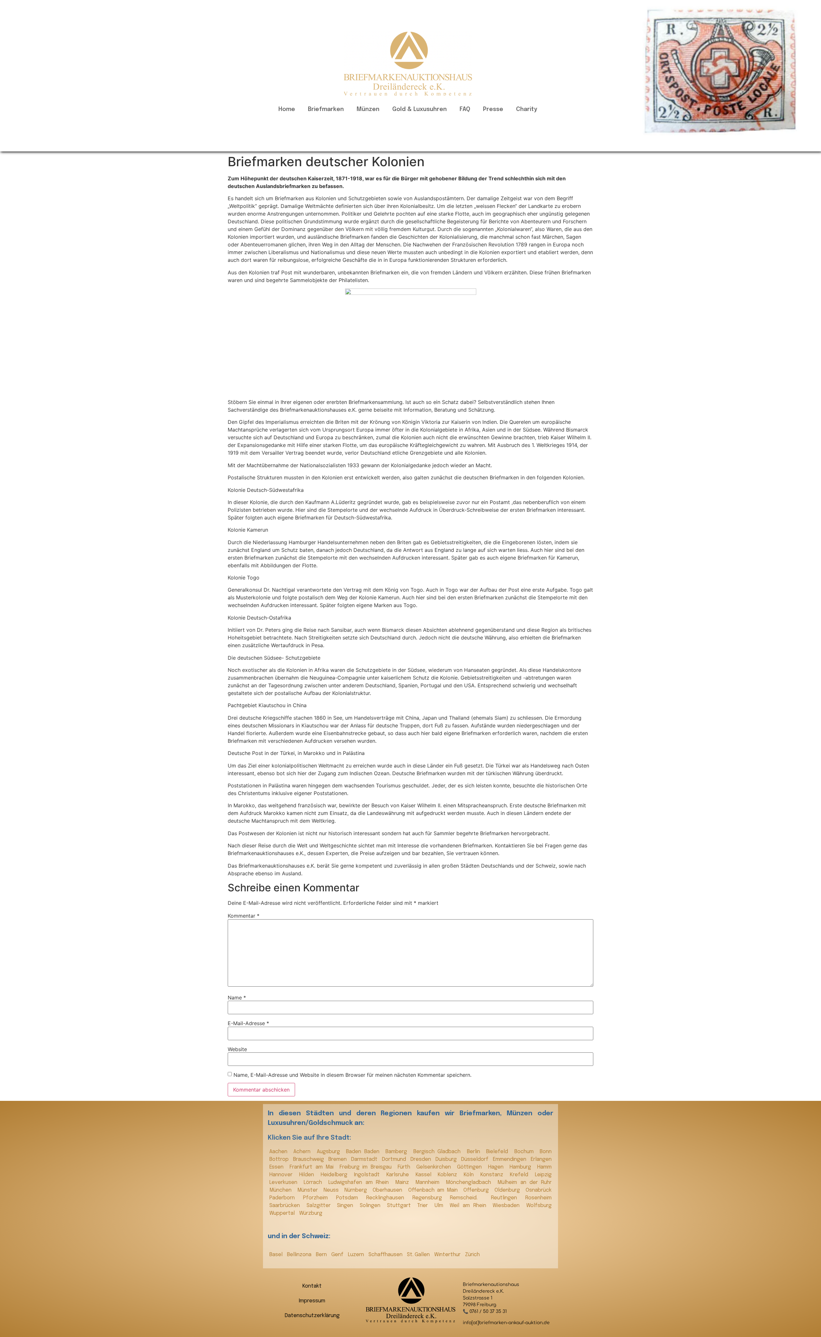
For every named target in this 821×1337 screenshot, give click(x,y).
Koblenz (449, 1175)
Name (237, 997)
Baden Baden (364, 1151)
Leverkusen (284, 1182)
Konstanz (493, 1175)
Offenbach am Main (434, 1190)
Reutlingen (506, 1198)
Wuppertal (282, 1213)
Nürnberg (356, 1190)
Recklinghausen (387, 1198)
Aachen (279, 1151)
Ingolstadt (368, 1175)
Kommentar (243, 915)
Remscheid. (469, 1198)
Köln (470, 1175)
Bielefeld (498, 1151)
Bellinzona (300, 1254)
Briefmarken (326, 109)
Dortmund (394, 1159)
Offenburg (477, 1190)
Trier (424, 1205)
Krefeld (521, 1175)
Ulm (441, 1205)
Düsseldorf (475, 1159)
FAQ (465, 109)
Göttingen (471, 1167)
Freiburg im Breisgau (367, 1167)
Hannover (282, 1175)
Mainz (403, 1182)
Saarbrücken (286, 1205)
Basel (276, 1254)
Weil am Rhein (469, 1205)
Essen (277, 1167)
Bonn (546, 1151)
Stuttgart (400, 1205)
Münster (308, 1190)
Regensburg (429, 1198)
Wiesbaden (508, 1205)
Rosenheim (538, 1198)
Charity (526, 109)
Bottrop (279, 1159)
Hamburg (522, 1167)
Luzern (356, 1254)
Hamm (544, 1167)
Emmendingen (510, 1159)
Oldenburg (508, 1190)
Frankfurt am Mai (313, 1167)
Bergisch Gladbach (438, 1151)
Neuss (332, 1190)
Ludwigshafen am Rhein (360, 1182)
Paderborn (284, 1198)
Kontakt (312, 1286)
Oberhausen (389, 1190)
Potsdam (349, 1198)
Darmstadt (365, 1159)
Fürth (405, 1167)
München (281, 1190)
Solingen (372, 1205)
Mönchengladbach (470, 1182)
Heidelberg (336, 1175)
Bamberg (397, 1151)
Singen (347, 1205)
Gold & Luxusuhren (419, 109)
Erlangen (541, 1159)
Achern (303, 1151)
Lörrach (314, 1182)
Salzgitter (320, 1205)
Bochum (525, 1151)
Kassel (425, 1175)
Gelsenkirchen (435, 1167)
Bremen (338, 1159)
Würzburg (310, 1213)
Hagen (497, 1167)
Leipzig (543, 1175)
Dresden (421, 1159)
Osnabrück (539, 1190)
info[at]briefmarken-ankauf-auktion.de (506, 1322)
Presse (493, 109)
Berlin (475, 1151)
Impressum (312, 1301)
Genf (338, 1254)
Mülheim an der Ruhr (524, 1182)
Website (237, 1049)
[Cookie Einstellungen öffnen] (14, 1328)
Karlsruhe (399, 1175)
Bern (322, 1254)
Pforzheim (318, 1198)
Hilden (308, 1175)
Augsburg (330, 1151)
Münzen (368, 109)
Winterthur (448, 1254)
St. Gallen (419, 1254)
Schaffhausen (386, 1254)
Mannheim (429, 1182)
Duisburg (447, 1159)
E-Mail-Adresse (248, 1023)
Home (286, 109)
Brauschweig (309, 1159)
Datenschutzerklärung (312, 1315)
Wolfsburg (539, 1205)
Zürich (472, 1254)
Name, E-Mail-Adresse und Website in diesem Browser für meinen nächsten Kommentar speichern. (352, 1074)
